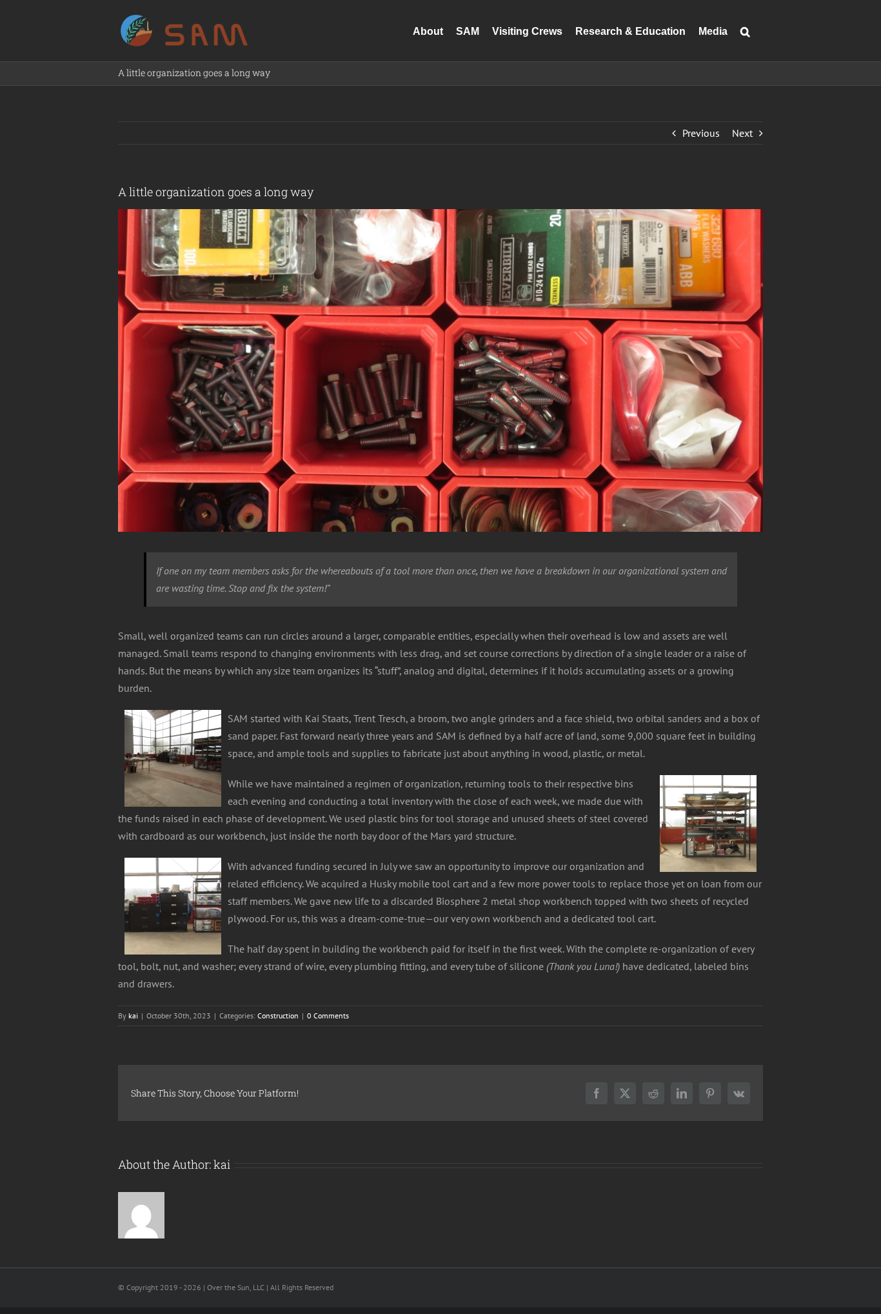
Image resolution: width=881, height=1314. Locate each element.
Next (742, 132)
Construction (278, 1015)
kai (133, 1015)
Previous (701, 132)
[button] (745, 30)
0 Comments (328, 1015)
